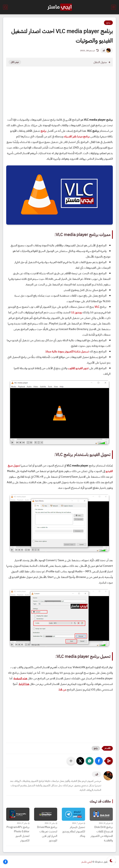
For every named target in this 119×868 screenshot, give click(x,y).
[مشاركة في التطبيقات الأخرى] (71, 761)
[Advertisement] (59, 94)
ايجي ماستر (87, 862)
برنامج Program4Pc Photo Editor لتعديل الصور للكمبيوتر (18, 833)
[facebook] (5, 861)
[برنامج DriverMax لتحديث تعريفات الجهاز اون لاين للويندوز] (45, 814)
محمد (104, 50)
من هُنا (62, 689)
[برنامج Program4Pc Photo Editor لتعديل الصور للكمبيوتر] (17, 814)
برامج (108, 22)
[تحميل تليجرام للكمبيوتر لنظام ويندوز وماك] (73, 814)
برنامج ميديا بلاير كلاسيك (77, 136)
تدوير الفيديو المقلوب (78, 368)
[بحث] (5, 7)
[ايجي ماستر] (59, 7)
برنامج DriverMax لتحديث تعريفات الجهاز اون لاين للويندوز (47, 833)
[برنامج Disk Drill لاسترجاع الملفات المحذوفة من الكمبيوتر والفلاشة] (101, 814)
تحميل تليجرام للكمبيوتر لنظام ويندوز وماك (73, 831)
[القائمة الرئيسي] (113, 7)
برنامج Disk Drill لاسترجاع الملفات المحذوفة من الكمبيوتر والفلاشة (102, 833)
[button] (99, 761)
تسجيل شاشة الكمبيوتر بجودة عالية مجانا (67, 351)
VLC (97, 307)
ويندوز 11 (76, 312)
